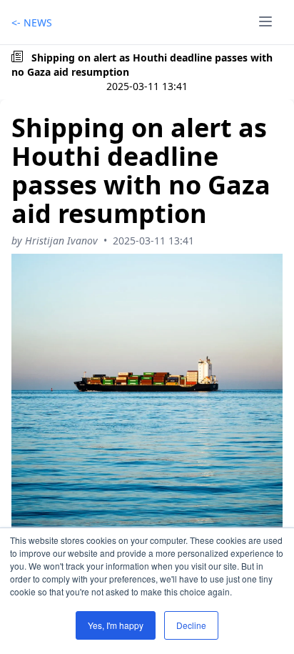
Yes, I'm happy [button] (115, 625)
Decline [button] (191, 625)
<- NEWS (31, 22)
